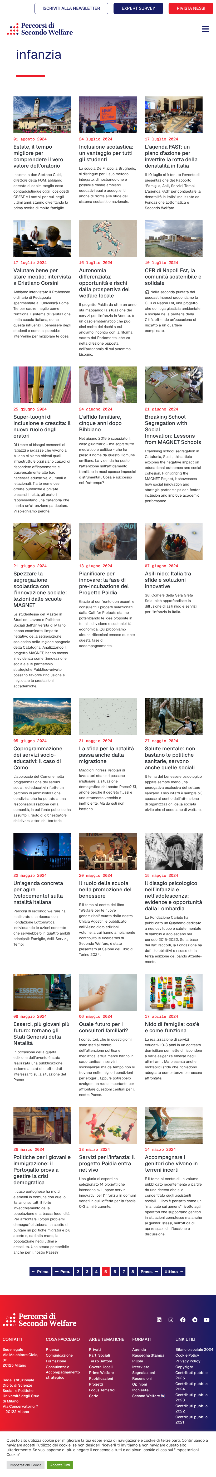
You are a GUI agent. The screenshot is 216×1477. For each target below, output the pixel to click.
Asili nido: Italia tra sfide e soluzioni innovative (168, 580)
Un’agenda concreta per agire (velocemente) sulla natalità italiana (38, 893)
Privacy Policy (187, 1361)
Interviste (140, 1366)
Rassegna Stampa (148, 1355)
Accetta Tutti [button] (60, 1465)
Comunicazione (59, 1355)
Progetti (96, 1384)
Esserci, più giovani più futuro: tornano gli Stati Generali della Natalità (41, 1033)
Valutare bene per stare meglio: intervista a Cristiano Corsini (42, 276)
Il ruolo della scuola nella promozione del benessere (105, 889)
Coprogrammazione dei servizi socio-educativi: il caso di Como (37, 758)
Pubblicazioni (101, 1378)
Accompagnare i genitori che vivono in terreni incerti (171, 1163)
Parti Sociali (99, 1355)
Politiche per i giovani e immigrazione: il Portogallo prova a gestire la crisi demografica (42, 1170)
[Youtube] (206, 1320)
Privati (95, 1349)
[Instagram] (171, 1320)
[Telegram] (194, 1320)
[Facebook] (183, 1320)
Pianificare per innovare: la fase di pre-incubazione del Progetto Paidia (104, 583)
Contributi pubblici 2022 (192, 1408)
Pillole (137, 1361)
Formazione (56, 1361)
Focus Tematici (102, 1390)
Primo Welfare (101, 1372)
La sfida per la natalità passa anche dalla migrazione (106, 755)
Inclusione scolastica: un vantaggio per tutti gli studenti (106, 153)
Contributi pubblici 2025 (192, 1375)
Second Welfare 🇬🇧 (148, 1395)
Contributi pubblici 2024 (192, 1386)
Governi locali (101, 1366)
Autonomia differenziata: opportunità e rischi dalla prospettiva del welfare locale (104, 283)
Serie (93, 1395)
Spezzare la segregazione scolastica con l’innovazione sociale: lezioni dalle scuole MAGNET (40, 589)
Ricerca (52, 1349)
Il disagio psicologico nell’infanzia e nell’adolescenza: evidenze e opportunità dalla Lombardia (173, 896)
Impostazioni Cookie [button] (25, 1465)
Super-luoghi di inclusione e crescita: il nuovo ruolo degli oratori (42, 426)
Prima (42, 1271)
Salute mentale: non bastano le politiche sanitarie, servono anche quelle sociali (170, 758)
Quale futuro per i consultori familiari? (103, 1027)
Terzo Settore (100, 1361)
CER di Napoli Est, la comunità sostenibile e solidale (173, 276)
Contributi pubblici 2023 (192, 1397)
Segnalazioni (143, 1372)
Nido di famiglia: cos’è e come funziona (172, 1027)
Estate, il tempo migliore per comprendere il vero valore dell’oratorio (38, 156)
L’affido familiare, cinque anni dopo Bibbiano (100, 423)
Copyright (184, 1366)
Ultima (171, 1271)
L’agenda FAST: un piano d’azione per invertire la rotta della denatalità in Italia (171, 156)
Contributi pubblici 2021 (192, 1420)
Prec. (65, 1271)
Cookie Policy (187, 1355)
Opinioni (139, 1384)
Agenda (139, 1349)
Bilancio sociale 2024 (194, 1349)
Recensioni (142, 1378)
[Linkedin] (159, 1320)
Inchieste (140, 1390)
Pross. (147, 1271)
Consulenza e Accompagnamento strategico (63, 1372)
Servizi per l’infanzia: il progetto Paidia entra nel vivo (107, 1163)
